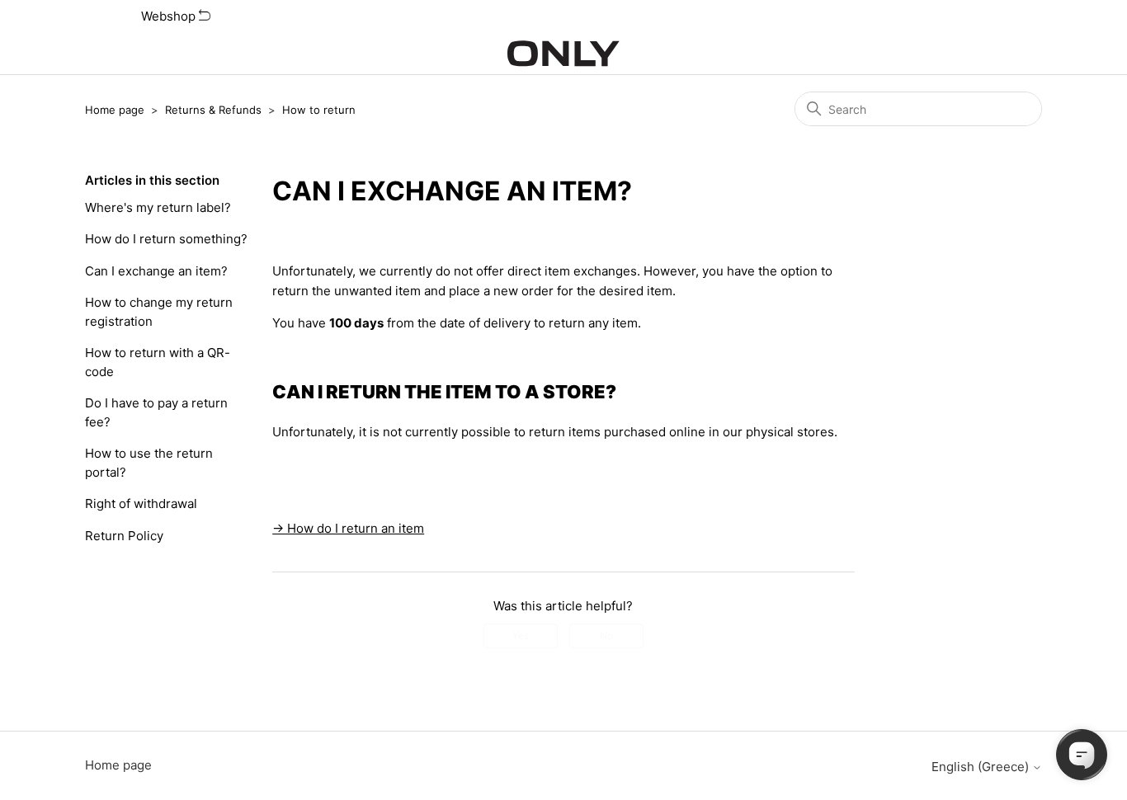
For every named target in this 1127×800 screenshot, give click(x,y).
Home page (114, 109)
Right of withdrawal (141, 503)
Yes (520, 635)
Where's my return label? (158, 207)
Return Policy (124, 536)
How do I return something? (166, 239)
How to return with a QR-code (157, 362)
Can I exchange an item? (156, 271)
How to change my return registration (159, 311)
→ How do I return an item (348, 528)
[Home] (563, 53)
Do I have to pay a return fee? (156, 412)
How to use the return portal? (149, 462)
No (606, 635)
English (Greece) (981, 767)
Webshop (170, 16)
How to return (319, 109)
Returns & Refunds (213, 109)
